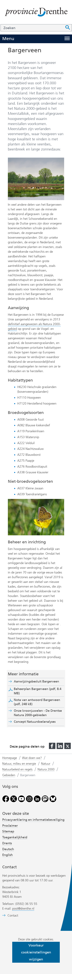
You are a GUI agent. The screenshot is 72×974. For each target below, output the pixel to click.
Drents (7, 843)
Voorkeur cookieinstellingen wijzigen (36, 952)
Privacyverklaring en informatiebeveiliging (33, 820)
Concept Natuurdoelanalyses (35, 722)
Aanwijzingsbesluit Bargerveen (38, 681)
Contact (13, 915)
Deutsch (8, 849)
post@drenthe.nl (23, 908)
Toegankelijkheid (14, 837)
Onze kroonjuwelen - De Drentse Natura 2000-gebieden (38, 713)
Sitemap (8, 831)
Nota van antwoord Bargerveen (37, 702)
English (7, 855)
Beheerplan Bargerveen (37, 691)
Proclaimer (10, 826)
